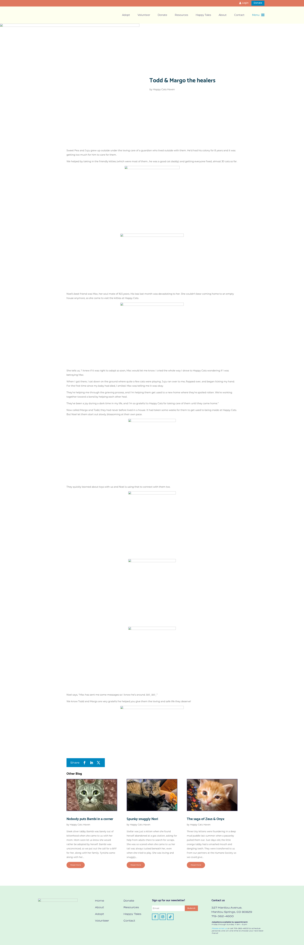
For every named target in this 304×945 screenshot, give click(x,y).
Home (99, 900)
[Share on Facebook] (84, 762)
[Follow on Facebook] (155, 917)
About (223, 14)
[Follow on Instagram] (163, 917)
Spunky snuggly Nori (142, 818)
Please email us (219, 928)
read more (75, 865)
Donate (258, 3)
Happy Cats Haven (164, 89)
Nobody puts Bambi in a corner (89, 818)
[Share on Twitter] (98, 762)
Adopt (126, 14)
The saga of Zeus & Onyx (205, 818)
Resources (181, 14)
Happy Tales (203, 14)
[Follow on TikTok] (170, 917)
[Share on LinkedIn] (91, 762)
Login (245, 3)
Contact (239, 14)
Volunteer (144, 14)
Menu (256, 14)
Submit (191, 908)
